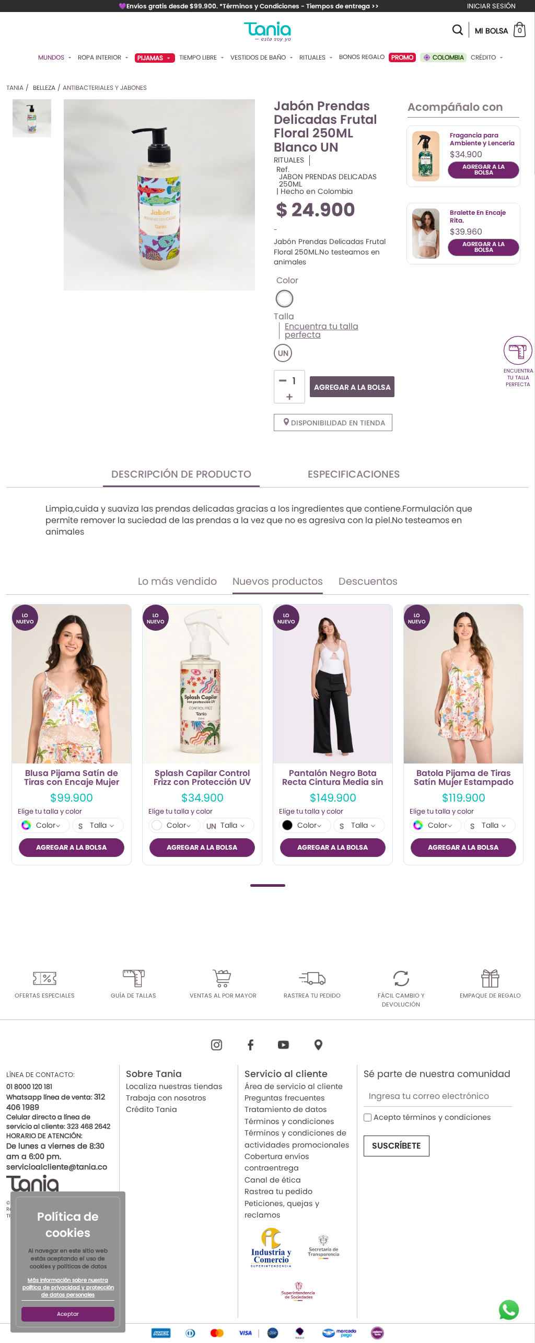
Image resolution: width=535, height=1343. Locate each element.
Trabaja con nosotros (166, 1098)
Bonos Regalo (362, 57)
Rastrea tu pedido (278, 1191)
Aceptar (68, 1314)
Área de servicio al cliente (294, 1086)
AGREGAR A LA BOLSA (352, 387)
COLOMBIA (447, 57)
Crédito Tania (151, 1109)
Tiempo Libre (198, 57)
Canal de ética (273, 1180)
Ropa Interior (100, 57)
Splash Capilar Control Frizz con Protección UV (202, 778)
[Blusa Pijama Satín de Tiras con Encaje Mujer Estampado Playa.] (71, 684)
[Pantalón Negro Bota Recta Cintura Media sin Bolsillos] (332, 684)
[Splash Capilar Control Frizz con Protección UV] (202, 684)
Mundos (52, 57)
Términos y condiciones (289, 1121)
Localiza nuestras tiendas (174, 1086)
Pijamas (151, 57)
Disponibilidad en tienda (337, 423)
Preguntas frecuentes (285, 1098)
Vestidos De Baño (258, 57)
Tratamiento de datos (286, 1109)
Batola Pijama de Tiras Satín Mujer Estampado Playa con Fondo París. (464, 778)
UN (283, 353)
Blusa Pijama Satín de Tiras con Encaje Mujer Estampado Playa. (71, 778)
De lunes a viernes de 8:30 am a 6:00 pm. (55, 1151)
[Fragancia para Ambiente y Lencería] (425, 156)
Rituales (313, 57)
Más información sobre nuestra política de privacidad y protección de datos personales (68, 1288)
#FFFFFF (284, 299)
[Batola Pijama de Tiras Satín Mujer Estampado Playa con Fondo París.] (463, 684)
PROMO (402, 57)
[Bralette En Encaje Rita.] (425, 234)
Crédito (484, 57)
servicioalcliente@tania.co (56, 1167)
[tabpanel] (71, 734)
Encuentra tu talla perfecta (321, 330)
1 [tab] (267, 885)
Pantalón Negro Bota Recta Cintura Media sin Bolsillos (332, 778)
